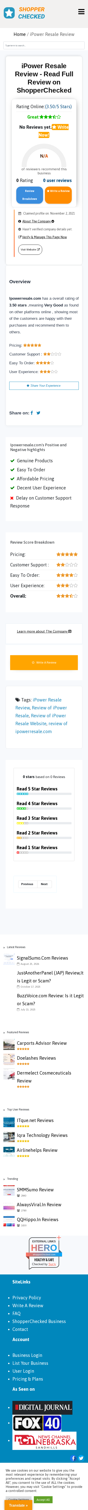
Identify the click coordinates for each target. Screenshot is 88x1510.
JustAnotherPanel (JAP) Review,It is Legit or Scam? (50, 976)
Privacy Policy (26, 1297)
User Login (23, 1371)
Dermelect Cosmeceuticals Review (44, 1076)
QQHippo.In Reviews (37, 1219)
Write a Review (59, 191)
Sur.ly (52, 1264)
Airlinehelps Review (37, 1150)
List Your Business (30, 1363)
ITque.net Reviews (35, 1120)
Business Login (27, 1355)
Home (20, 34)
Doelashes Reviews (36, 1058)
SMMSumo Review (35, 1189)
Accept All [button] (43, 1499)
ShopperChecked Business (39, 1321)
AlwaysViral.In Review (39, 1204)
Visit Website (28, 249)
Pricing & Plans (27, 1378)
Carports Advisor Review (42, 1043)
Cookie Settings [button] (18, 1499)
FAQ (16, 1313)
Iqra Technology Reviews (42, 1135)
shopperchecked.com (44, 1254)
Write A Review (46, 662)
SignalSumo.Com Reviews (42, 958)
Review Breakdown (29, 195)
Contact (20, 1329)
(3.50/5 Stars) (58, 106)
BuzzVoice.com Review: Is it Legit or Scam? (50, 999)
